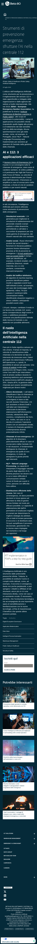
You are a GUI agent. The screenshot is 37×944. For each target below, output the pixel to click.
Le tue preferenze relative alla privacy (19, 939)
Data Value (6, 631)
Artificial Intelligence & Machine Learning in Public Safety (17, 114)
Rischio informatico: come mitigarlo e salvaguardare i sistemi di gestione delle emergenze (13, 785)
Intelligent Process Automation (12, 636)
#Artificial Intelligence (9, 83)
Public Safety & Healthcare (11, 646)
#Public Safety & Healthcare (11, 81)
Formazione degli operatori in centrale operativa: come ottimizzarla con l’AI (15, 705)
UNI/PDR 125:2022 (23, 926)
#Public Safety (24, 81)
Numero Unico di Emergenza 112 (17, 162)
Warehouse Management (10, 641)
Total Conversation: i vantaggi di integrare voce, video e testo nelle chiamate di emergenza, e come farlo (14, 814)
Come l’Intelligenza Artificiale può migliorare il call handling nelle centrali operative (16, 731)
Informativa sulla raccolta (10, 942)
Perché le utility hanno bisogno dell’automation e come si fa (12, 758)
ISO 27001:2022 (22, 924)
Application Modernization (11, 626)
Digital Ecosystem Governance (12, 621)
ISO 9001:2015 (11, 924)
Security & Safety (8, 650)
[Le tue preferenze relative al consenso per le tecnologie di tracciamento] (34, 941)
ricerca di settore (10, 367)
